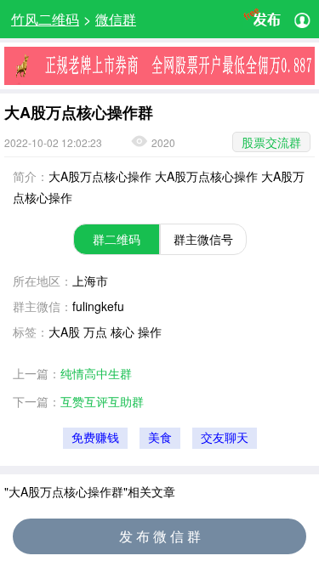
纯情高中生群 (96, 373)
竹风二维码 (45, 19)
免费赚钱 (95, 438)
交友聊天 (224, 438)
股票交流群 (271, 141)
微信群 (115, 19)
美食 (160, 438)
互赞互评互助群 (102, 401)
